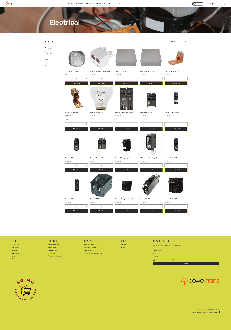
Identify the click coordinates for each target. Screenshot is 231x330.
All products (15, 244)
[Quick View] (76, 57)
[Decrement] (66, 78)
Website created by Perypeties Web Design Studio (205, 312)
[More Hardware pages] (92, 3)
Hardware (15, 250)
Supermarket (15, 253)
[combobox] (179, 41)
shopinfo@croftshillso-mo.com (93, 253)
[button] (224, 4)
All (45, 51)
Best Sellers (48, 53)
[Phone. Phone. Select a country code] (156, 256)
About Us (14, 256)
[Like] (219, 4)
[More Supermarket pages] (104, 3)
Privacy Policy (52, 247)
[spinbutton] (77, 78)
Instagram (124, 244)
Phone (155, 253)
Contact (14, 259)
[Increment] (87, 78)
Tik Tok (123, 247)
